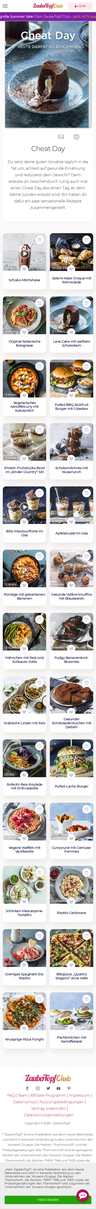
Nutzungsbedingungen (62, 1102)
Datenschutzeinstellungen (49, 1115)
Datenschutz (25, 1102)
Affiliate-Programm (48, 1095)
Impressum (79, 1095)
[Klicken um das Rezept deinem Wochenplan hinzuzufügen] (39, 239)
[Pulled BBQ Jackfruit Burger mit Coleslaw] (71, 381)
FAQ (11, 1095)
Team (22, 1095)
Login (81, 6)
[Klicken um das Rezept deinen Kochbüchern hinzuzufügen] (24, 269)
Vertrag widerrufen (48, 1108)
